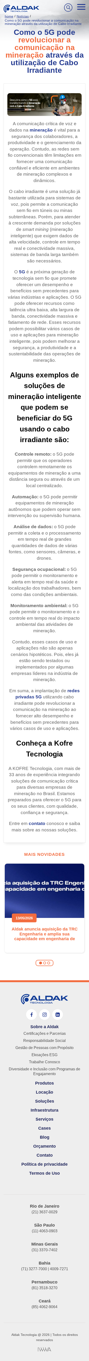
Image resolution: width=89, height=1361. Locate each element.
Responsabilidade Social (44, 1041)
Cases (44, 1128)
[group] (44, 908)
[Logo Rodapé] (44, 999)
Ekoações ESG (44, 1055)
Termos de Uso (44, 1173)
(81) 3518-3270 (44, 1288)
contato (37, 823)
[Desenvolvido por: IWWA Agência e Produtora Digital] (44, 1349)
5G (22, 271)
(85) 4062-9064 (44, 1307)
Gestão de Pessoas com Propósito (44, 1048)
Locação (44, 1092)
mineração (41, 130)
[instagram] (44, 1014)
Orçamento (44, 1146)
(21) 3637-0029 (44, 1212)
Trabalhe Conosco (44, 1062)
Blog (44, 1137)
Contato (45, 1155)
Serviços (44, 1119)
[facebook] (31, 1014)
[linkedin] (57, 1014)
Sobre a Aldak (44, 1027)
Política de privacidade (44, 1164)
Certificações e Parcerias (44, 1033)
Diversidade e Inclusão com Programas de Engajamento (44, 1071)
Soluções (44, 1101)
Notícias (23, 16)
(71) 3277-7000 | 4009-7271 (44, 1269)
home (9, 16)
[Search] (68, 7)
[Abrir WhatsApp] (77, 1349)
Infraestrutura (44, 1110)
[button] (40, 963)
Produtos (44, 1083)
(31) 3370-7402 (44, 1250)
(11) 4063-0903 (44, 1231)
